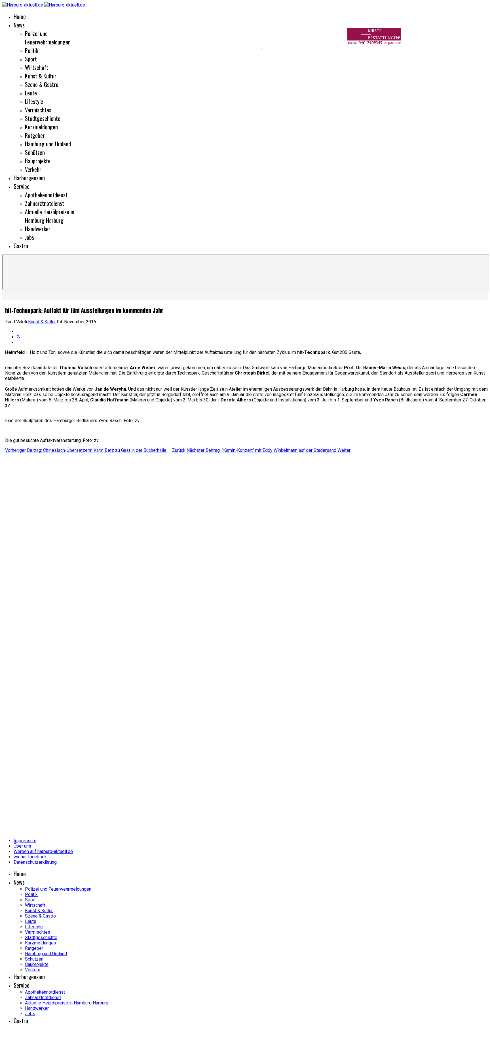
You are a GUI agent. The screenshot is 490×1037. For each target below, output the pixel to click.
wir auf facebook (30, 856)
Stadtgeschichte (42, 118)
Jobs (29, 237)
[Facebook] (18, 331)
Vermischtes (38, 110)
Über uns (22, 846)
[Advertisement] (130, 48)
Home (20, 16)
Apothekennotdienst (46, 195)
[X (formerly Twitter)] (18, 337)
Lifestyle (34, 101)
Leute (31, 93)
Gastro (21, 245)
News (19, 25)
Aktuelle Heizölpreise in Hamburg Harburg (49, 216)
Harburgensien (29, 178)
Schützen (35, 152)
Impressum (25, 840)
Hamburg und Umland (48, 144)
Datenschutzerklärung (35, 862)
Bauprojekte (37, 161)
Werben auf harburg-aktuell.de (43, 851)
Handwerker (37, 228)
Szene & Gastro (41, 84)
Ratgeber (35, 135)
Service (21, 186)
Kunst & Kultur (40, 76)
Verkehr (33, 169)
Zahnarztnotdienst (44, 203)
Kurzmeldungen (41, 127)
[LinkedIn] (18, 342)
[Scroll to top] (4, 1032)
